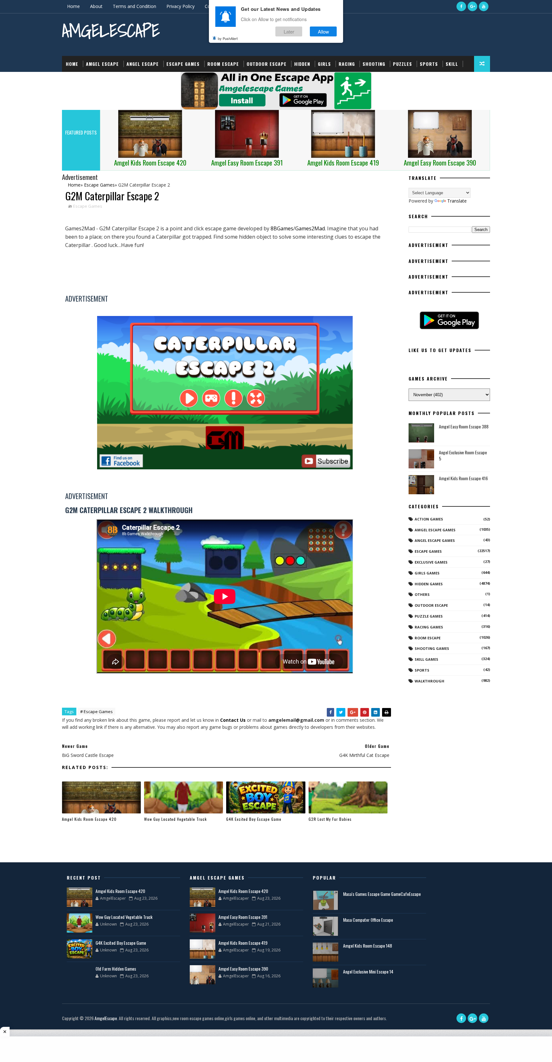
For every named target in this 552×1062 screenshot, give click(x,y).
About (96, 6)
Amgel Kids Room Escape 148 (367, 945)
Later (289, 31)
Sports (429, 63)
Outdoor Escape (267, 63)
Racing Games (429, 627)
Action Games (429, 519)
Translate (457, 201)
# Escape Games (96, 711)
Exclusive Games (431, 562)
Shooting (374, 63)
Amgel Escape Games (435, 529)
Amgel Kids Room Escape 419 (242, 942)
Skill (452, 63)
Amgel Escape (102, 63)
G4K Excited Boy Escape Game (253, 819)
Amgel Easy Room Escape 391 (242, 916)
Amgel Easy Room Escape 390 (243, 968)
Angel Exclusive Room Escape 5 (463, 455)
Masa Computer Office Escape (368, 919)
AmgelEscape (111, 30)
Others (422, 594)
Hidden (302, 63)
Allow (323, 31)
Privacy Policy (180, 6)
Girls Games (427, 573)
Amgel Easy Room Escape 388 (463, 426)
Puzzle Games (429, 616)
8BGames (282, 228)
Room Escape (223, 63)
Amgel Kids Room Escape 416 (463, 478)
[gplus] (472, 6)
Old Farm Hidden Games (116, 968)
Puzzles (402, 63)
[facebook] (461, 6)
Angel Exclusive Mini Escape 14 (368, 971)
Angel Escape (142, 63)
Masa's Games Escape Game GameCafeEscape (382, 893)
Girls (324, 63)
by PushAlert (228, 38)
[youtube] (483, 6)
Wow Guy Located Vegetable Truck (175, 819)
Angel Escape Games (435, 540)
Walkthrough (429, 681)
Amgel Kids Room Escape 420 (89, 819)
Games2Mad (310, 228)
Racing (347, 63)
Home (73, 6)
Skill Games (426, 659)
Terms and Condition (134, 6)
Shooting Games (432, 648)
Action (74, 79)
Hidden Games (429, 583)
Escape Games (183, 63)
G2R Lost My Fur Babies (330, 819)
